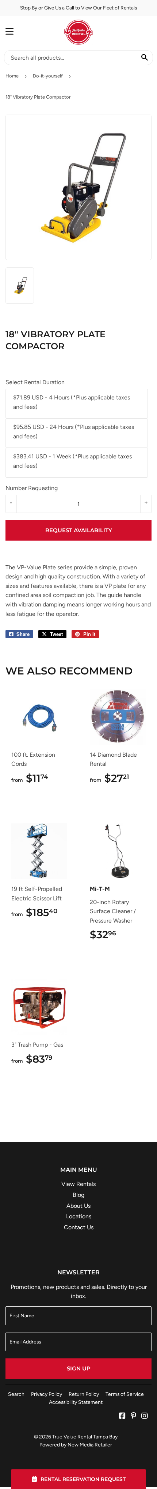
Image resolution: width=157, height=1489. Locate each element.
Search (16, 1394)
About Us (78, 1205)
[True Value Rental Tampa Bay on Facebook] (122, 1416)
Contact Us (78, 1227)
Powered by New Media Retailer (75, 1445)
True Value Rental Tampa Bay (85, 1437)
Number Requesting (31, 488)
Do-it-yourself (48, 76)
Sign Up (79, 1368)
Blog (78, 1194)
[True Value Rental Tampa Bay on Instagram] (144, 1416)
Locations (78, 1216)
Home (12, 76)
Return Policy (84, 1394)
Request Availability (78, 530)
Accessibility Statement (76, 1402)
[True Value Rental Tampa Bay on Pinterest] (133, 1416)
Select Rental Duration (35, 382)
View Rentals (78, 1184)
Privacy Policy (46, 1394)
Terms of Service (125, 1394)
